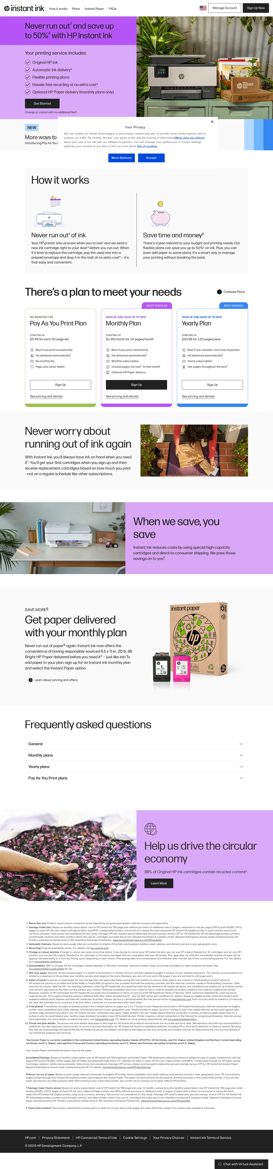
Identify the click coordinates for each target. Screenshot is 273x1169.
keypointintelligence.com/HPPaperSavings (127, 1067)
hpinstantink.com (104, 1019)
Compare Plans (234, 292)
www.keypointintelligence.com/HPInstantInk (137, 940)
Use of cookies (147, 146)
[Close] (212, 121)
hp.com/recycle (99, 948)
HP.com (30, 1138)
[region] (138, 143)
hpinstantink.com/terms (48, 961)
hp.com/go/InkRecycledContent (46, 969)
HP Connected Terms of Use (96, 1138)
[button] (202, 8)
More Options (122, 157)
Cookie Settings (135, 1138)
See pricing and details (46, 396)
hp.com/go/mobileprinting (182, 1019)
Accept (151, 157)
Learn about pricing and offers (56, 680)
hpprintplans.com (181, 999)
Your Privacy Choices (168, 1138)
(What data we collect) (189, 137)
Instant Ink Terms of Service (211, 1138)
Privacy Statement (56, 1138)
